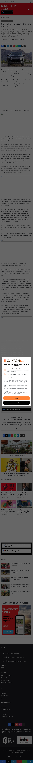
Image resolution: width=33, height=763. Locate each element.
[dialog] (16, 381)
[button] (16, 378)
